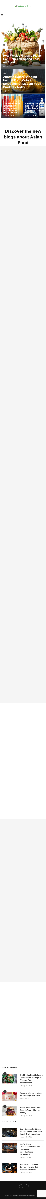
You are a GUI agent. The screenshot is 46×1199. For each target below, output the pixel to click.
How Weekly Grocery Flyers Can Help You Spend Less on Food (22, 59)
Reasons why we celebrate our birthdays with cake (31, 1094)
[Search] (43, 15)
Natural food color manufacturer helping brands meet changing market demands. (11, 108)
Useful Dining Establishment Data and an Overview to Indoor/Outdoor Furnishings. (31, 1149)
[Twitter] (21, 1186)
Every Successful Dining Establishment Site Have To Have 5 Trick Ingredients (31, 1131)
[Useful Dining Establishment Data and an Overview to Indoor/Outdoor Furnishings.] (9, 1148)
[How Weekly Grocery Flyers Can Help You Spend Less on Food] (23, 44)
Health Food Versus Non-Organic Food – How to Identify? (30, 1110)
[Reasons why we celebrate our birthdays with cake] (9, 1096)
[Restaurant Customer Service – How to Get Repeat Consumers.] (9, 1168)
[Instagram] (27, 1186)
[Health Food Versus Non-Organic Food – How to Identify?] (9, 1111)
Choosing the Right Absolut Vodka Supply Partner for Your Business (32, 108)
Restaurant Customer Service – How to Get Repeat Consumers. (29, 1167)
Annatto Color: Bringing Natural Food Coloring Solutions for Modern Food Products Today (22, 82)
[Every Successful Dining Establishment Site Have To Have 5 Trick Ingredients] (9, 1132)
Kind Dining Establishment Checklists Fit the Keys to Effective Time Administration (31, 1079)
